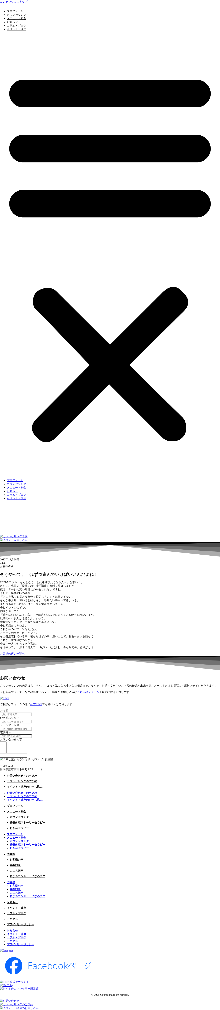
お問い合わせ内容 (11, 739)
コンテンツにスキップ (14, 1)
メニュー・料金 (16, 18)
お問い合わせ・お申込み (22, 775)
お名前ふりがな (9, 717)
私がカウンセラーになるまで (27, 876)
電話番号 (5, 732)
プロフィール (15, 11)
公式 (33, 704)
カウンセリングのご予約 (22, 781)
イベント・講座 (16, 29)
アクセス (12, 918)
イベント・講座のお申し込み (25, 786)
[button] (110, 255)
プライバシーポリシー (20, 924)
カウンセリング (16, 14)
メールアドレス (9, 725)
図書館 (11, 854)
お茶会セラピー (19, 828)
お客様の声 (16, 859)
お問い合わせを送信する (13, 755)
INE (39, 704)
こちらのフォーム (88, 692)
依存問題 (15, 865)
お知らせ (12, 21)
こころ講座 (16, 870)
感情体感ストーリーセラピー (27, 822)
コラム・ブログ (16, 25)
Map (38, 769)
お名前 (4, 710)
